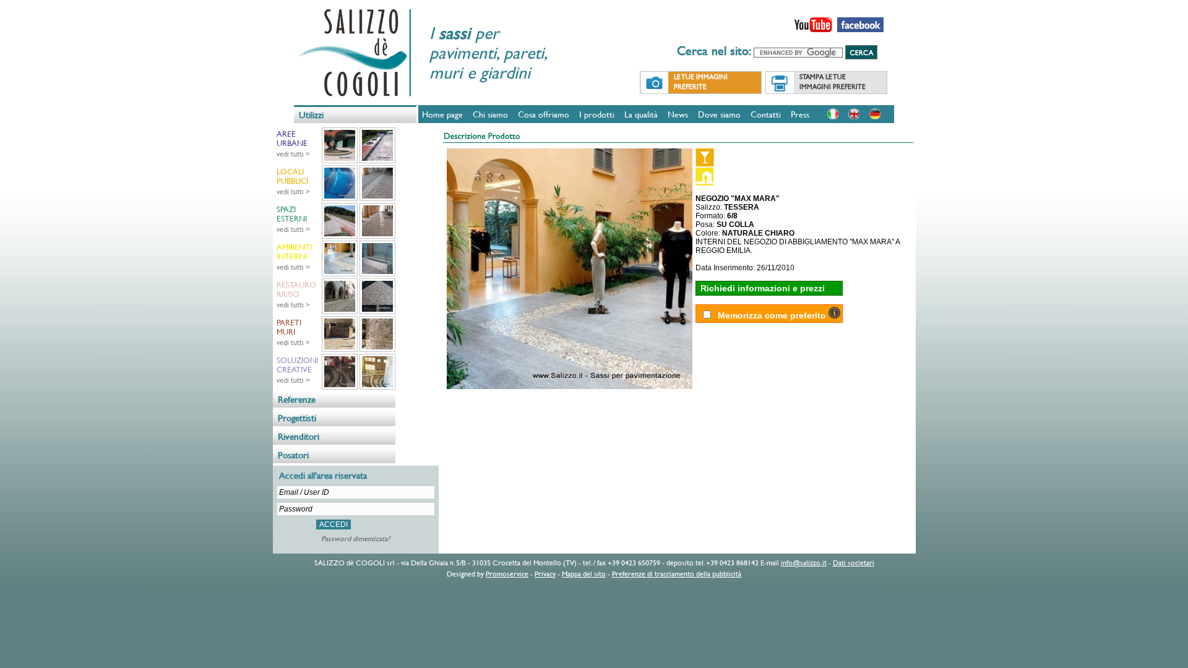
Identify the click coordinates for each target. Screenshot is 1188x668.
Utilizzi (311, 114)
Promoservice (507, 573)
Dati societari (853, 562)
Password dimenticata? (355, 538)
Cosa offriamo (543, 114)
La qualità (641, 114)
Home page (442, 114)
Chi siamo (490, 114)
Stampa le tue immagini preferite (832, 82)
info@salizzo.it (804, 562)
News (678, 114)
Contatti (766, 114)
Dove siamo (719, 114)
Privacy (545, 573)
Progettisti (297, 417)
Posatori (293, 454)
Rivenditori (298, 436)
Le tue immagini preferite (701, 82)
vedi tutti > (293, 153)
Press (800, 114)
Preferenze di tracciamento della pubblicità (676, 573)
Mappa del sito (584, 573)
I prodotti (596, 114)
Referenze (297, 399)
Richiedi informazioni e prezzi (762, 288)
